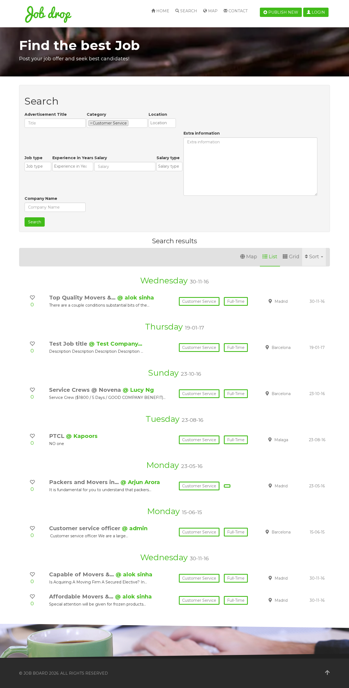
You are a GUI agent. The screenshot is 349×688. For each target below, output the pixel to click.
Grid (294, 257)
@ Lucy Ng (138, 390)
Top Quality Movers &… (83, 297)
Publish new (282, 12)
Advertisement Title (46, 114)
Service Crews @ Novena (86, 390)
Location (158, 114)
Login (318, 12)
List (273, 257)
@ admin (135, 528)
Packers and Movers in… (85, 482)
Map (212, 10)
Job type (34, 157)
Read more (291, 301)
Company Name (41, 198)
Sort (314, 257)
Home (162, 10)
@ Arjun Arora (140, 482)
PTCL (57, 436)
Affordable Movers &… (82, 596)
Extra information (201, 133)
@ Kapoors (82, 436)
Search (188, 10)
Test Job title (69, 343)
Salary (100, 157)
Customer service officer (85, 528)
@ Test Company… (115, 343)
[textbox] (131, 123)
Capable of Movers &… (82, 574)
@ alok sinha (135, 297)
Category (96, 114)
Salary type (168, 157)
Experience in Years (72, 157)
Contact (237, 10)
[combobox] (117, 123)
